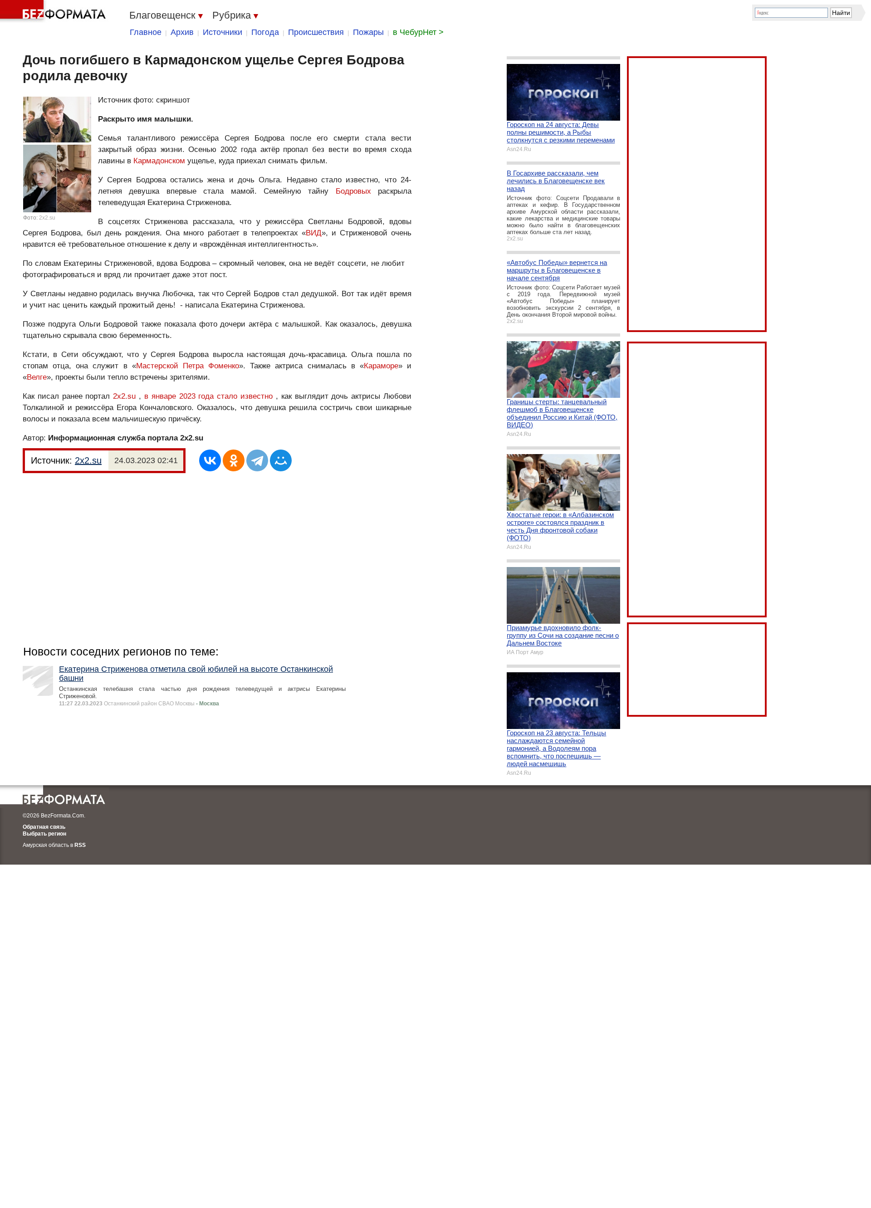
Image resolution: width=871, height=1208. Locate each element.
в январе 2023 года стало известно (208, 396)
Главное (145, 32)
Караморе (381, 366)
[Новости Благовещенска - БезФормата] (54, 11)
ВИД (314, 233)
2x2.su (47, 218)
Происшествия (316, 32)
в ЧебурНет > (418, 32)
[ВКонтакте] (210, 460)
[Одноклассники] (234, 460)
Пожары (368, 32)
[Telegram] (257, 460)
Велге (37, 377)
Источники (222, 32)
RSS (80, 845)
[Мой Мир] (281, 460)
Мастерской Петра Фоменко (187, 366)
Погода (265, 32)
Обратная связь (44, 827)
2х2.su (124, 396)
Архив (182, 32)
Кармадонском (159, 161)
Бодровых (353, 191)
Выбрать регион (44, 834)
